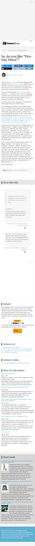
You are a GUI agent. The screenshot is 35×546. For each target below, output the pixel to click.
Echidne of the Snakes (17, 84)
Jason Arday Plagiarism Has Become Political (16, 363)
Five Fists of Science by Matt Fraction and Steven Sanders (15, 121)
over (7, 94)
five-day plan (13, 82)
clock (4, 50)
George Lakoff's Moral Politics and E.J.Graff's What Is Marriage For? (17, 120)
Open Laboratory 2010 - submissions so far (14, 416)
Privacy (29, 530)
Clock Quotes (5, 432)
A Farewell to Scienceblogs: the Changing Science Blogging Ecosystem (16, 399)
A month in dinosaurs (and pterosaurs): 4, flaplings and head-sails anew (17, 461)
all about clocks (21, 92)
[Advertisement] (17, 20)
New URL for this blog (8, 373)
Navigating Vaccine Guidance (11, 347)
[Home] (11, 44)
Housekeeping (22, 170)
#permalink (24, 225)
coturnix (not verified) (12, 248)
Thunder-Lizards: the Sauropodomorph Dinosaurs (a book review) (17, 502)
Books (15, 170)
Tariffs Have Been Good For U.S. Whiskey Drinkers (17, 349)
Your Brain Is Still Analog (10, 352)
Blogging (9, 170)
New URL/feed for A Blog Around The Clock (15, 387)
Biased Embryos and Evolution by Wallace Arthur (16, 116)
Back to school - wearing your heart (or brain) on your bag (16, 482)
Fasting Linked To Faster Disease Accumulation (17, 351)
